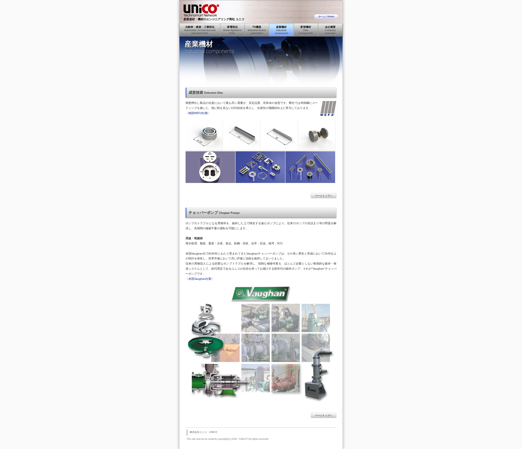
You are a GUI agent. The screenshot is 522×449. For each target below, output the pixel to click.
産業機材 (281, 30)
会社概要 (330, 30)
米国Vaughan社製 (199, 278)
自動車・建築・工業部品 (200, 30)
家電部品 (232, 30)
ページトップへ (323, 195)
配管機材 (306, 30)
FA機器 (257, 30)
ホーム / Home (326, 16)
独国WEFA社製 (198, 113)
